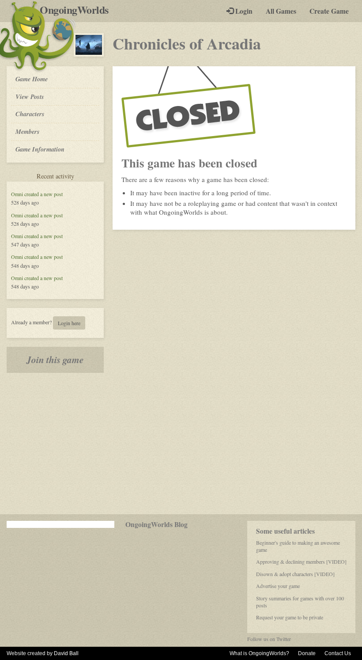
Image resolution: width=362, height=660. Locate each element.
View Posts (29, 96)
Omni (17, 193)
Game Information (39, 149)
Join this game (55, 359)
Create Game (329, 11)
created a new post (43, 193)
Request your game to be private (289, 617)
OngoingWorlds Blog (156, 524)
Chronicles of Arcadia (187, 43)
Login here (69, 322)
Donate (307, 653)
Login (243, 11)
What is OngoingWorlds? (259, 653)
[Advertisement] (181, 443)
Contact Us (337, 653)
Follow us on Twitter (269, 638)
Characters (30, 113)
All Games (281, 11)
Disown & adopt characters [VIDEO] (295, 573)
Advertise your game (278, 585)
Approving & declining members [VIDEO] (301, 561)
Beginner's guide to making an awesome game (298, 546)
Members (27, 131)
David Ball (66, 653)
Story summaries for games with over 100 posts (300, 602)
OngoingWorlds (77, 9)
